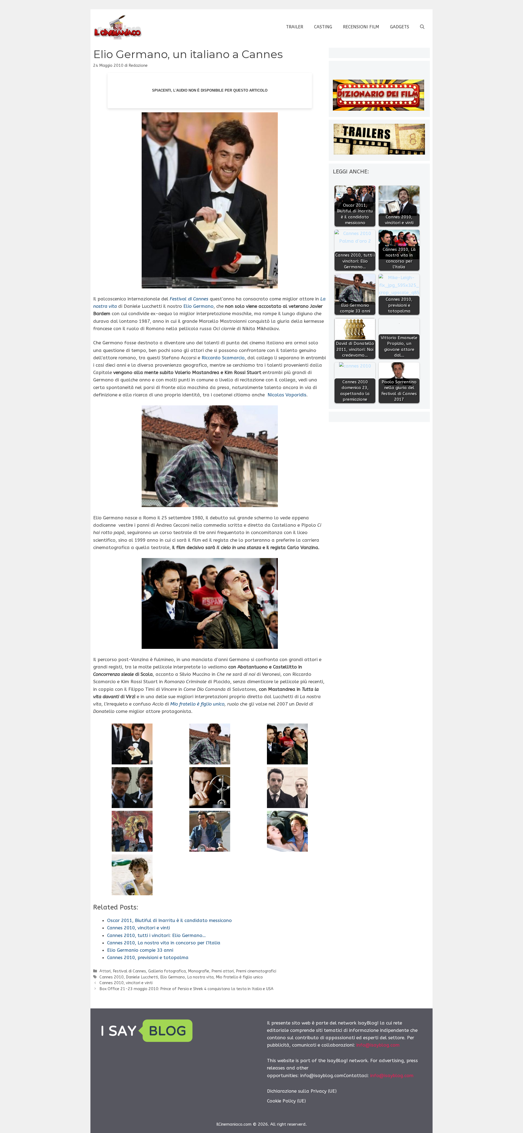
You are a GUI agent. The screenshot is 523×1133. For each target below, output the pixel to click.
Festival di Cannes (129, 971)
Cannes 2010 (111, 977)
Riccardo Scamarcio (223, 357)
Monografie (198, 971)
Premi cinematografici (256, 971)
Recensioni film (361, 26)
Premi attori (222, 971)
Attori (105, 971)
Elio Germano (198, 306)
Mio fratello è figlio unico (197, 704)
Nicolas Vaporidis (286, 394)
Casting (323, 26)
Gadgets (399, 26)
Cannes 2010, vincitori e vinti (126, 983)
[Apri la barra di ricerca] (422, 27)
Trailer (294, 26)
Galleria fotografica (167, 971)
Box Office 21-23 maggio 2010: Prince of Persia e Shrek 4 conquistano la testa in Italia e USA (186, 989)
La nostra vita (200, 977)
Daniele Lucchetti (142, 977)
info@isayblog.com (378, 1045)
